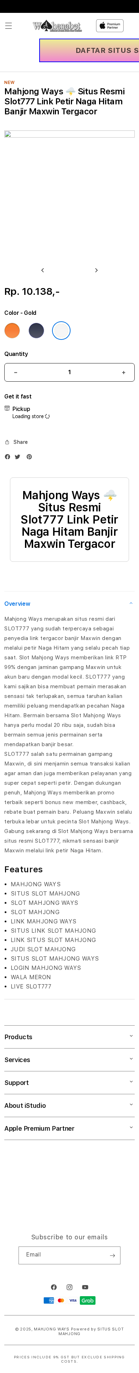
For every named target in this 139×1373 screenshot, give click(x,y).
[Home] (57, 25)
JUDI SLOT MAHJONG (43, 949)
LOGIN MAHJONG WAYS (46, 968)
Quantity (16, 354)
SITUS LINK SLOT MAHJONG (53, 930)
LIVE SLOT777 (31, 986)
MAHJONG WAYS (36, 884)
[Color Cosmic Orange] (12, 330)
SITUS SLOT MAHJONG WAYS (55, 958)
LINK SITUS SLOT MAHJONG (53, 940)
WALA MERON (31, 977)
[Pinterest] (31, 458)
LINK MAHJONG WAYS (43, 921)
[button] (8, 25)
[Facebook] (9, 458)
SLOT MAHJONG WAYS (44, 902)
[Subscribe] (112, 1255)
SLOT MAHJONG (35, 912)
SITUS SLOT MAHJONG (45, 893)
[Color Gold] (61, 330)
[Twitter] (19, 458)
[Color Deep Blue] (36, 330)
